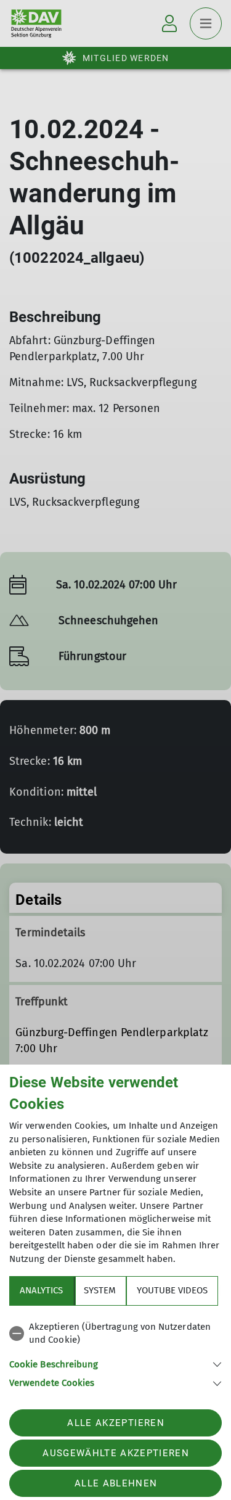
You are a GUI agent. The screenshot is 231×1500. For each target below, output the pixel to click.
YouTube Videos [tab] (172, 1290)
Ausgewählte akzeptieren (116, 1453)
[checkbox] (115, 1334)
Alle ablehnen (116, 1483)
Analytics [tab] (41, 1290)
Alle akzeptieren (115, 1422)
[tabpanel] (115, 1353)
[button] (115, 1363)
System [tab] (100, 1290)
